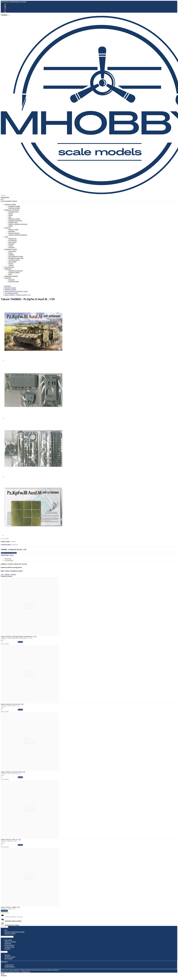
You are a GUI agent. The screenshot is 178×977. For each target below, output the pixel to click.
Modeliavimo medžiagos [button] (12, 210)
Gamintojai (7, 943)
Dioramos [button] (8, 228)
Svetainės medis (9, 947)
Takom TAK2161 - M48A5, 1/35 (10, 907)
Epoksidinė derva (13, 212)
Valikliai (10, 226)
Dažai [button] (6, 237)
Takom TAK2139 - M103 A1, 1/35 (11, 839)
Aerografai (11, 280)
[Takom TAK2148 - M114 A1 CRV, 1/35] (30, 702)
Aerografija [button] (8, 278)
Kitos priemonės (9, 267)
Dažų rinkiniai (12, 242)
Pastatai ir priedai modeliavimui (17, 235)
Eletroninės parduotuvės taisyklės (14, 932)
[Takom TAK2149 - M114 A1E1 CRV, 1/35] (30, 770)
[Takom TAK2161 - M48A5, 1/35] (30, 905)
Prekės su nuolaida (10, 942)
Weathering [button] (8, 269)
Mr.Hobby (11, 244)
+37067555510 (5, 2)
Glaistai (10, 213)
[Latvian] (5, 9)
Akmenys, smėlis (13, 229)
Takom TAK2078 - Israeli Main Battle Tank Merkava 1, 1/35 (18, 636)
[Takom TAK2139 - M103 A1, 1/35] (30, 837)
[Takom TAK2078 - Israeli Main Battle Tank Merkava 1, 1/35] (30, 634)
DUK (5, 930)
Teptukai (11, 265)
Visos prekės (8, 940)
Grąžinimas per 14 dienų (11, 925)
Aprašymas (8, 558)
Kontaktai (23, 2)
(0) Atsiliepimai (9, 560)
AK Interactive (12, 240)
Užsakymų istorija (9, 957)
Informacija (4, 927)
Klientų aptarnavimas (7, 936)
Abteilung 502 (12, 238)
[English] (5, 6)
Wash (10, 274)
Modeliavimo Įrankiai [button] (11, 249)
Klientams (4, 952)
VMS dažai (11, 247)
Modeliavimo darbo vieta (15, 258)
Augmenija (11, 231)
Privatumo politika (9, 933)
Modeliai (13, 574)
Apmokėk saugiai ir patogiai (13, 921)
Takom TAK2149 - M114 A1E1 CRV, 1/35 (13, 772)
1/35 (2, 574)
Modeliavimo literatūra (11, 276)
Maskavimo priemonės (15, 220)
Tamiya (10, 245)
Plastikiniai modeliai (14, 206)
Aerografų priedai (13, 281)
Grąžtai (10, 253)
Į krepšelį (20, 642)
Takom (11, 555)
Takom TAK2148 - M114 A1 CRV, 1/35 (12, 704)
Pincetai (10, 263)
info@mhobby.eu (15, 2)
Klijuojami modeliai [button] (10, 204)
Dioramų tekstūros (14, 233)
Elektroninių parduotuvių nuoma (10, 972)
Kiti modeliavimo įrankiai (15, 256)
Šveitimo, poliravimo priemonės (17, 224)
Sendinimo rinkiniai (13, 272)
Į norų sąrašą (5, 538)
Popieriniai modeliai (14, 208)
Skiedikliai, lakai (12, 222)
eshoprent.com (25, 972)
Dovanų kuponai (9, 945)
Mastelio (7, 574)
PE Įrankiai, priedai (13, 260)
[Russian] (5, 8)
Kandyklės (11, 254)
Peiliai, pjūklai (12, 262)
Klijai (9, 217)
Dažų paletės (12, 251)
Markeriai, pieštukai (14, 219)
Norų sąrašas (8, 958)
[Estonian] (5, 11)
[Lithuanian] (5, 4)
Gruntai (10, 215)
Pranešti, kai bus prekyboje (9, 553)
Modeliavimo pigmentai (15, 271)
